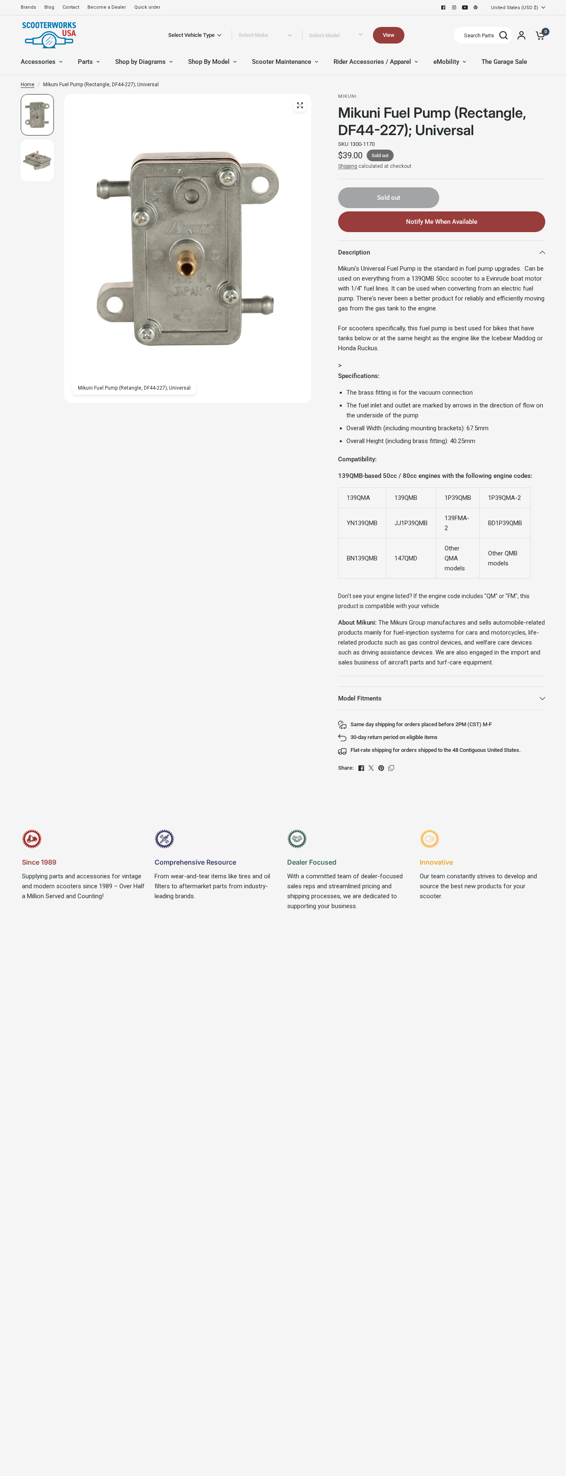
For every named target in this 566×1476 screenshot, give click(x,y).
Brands (28, 7)
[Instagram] (454, 7)
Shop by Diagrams (140, 61)
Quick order (147, 7)
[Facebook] (443, 7)
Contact (71, 7)
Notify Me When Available (441, 221)
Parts (85, 61)
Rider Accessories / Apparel (372, 61)
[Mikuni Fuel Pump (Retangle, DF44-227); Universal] (300, 105)
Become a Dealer (106, 7)
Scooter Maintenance (281, 61)
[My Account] (521, 35)
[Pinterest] (475, 7)
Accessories (38, 61)
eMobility (446, 61)
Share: (345, 768)
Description (354, 252)
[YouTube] (465, 7)
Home (27, 84)
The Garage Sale (504, 61)
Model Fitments (360, 698)
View (388, 35)
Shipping (347, 166)
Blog (49, 7)
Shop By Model (209, 61)
